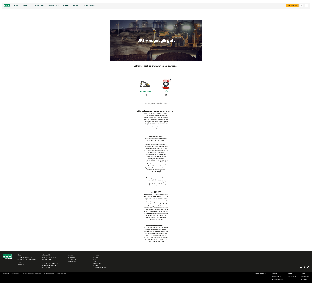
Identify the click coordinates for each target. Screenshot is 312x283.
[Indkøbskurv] (306, 5)
